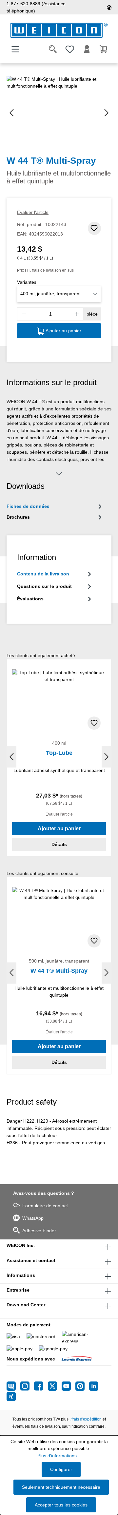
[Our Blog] (13, 1386)
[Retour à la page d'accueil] (59, 30)
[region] (59, 113)
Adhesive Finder (39, 1230)
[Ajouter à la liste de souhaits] (94, 228)
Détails (59, 844)
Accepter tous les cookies (61, 1504)
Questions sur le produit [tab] (44, 586)
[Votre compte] (87, 49)
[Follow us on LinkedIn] (93, 1386)
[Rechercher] (53, 49)
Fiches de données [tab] (28, 506)
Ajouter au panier (62, 330)
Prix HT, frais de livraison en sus (45, 270)
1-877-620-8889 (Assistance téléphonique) (36, 7)
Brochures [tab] (18, 517)
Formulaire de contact (45, 1205)
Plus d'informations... (59, 1455)
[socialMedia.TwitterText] (55, 1386)
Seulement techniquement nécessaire (61, 1487)
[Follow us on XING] (11, 1396)
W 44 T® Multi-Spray (59, 970)
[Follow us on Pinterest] (82, 1386)
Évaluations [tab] (30, 598)
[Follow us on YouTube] (68, 1386)
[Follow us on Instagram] (27, 1386)
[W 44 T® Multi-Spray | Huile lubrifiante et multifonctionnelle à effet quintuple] (59, 113)
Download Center (26, 1304)
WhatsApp (33, 1218)
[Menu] (15, 49)
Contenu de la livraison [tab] (43, 573)
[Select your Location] (109, 7)
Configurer (61, 1469)
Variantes (26, 282)
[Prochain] (106, 112)
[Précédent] (11, 112)
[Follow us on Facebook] (41, 1386)
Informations (21, 1275)
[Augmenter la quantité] (77, 314)
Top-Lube (59, 753)
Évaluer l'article (33, 212)
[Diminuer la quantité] (24, 314)
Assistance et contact (31, 1260)
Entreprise (18, 1290)
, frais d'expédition (85, 1419)
